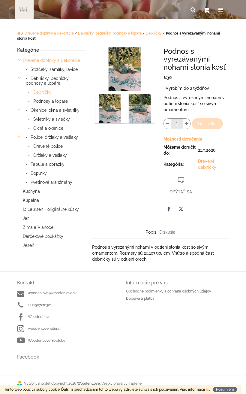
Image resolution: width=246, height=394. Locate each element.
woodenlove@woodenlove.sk (52, 293)
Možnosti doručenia (183, 139)
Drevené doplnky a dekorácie (51, 60)
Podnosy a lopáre (50, 101)
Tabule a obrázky (46, 164)
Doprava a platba (140, 298)
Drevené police (47, 146)
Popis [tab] (151, 232)
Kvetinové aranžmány (50, 182)
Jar (26, 218)
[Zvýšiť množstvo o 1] (186, 124)
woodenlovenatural (44, 328)
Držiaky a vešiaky (49, 155)
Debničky (42, 92)
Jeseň (28, 245)
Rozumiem (225, 389)
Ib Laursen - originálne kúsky (51, 209)
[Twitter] (181, 209)
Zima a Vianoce (38, 227)
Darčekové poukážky (43, 236)
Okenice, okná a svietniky (54, 110)
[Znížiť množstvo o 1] (167, 124)
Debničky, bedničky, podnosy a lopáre (47, 81)
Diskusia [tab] (167, 232)
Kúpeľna (31, 200)
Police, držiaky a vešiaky (53, 137)
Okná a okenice (47, 128)
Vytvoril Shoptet (37, 383)
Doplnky (38, 173)
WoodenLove (39, 317)
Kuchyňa (31, 191)
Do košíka (207, 123)
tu (207, 389)
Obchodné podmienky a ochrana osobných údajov (168, 291)
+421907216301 (40, 305)
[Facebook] (169, 209)
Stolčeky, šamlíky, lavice (53, 69)
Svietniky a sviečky (51, 119)
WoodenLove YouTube (46, 340)
